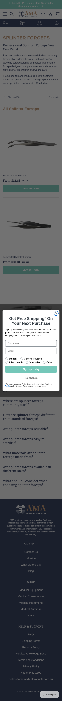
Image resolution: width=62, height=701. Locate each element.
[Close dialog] (56, 313)
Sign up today (31, 369)
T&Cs (7, 386)
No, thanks (31, 378)
